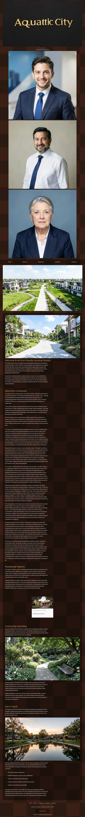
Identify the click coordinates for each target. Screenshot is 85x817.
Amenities (57, 262)
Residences (41, 262)
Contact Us (74, 262)
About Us (25, 262)
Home (9, 262)
